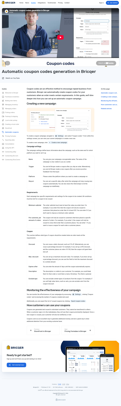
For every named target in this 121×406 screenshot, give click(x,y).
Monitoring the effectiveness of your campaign (54, 290)
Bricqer (9, 3)
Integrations (42, 3)
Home (21, 3)
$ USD (59, 384)
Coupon (30, 231)
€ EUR (63, 384)
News (27, 3)
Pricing (60, 3)
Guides (33, 3)
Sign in (101, 3)
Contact (66, 3)
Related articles (106, 108)
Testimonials (52, 3)
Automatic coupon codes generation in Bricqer (110, 93)
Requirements (32, 192)
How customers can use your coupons (48, 305)
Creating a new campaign (41, 103)
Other (67, 384)
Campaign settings (34, 146)
